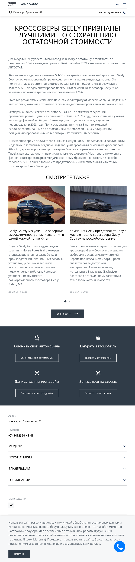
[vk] (11, 505)
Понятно (19, 553)
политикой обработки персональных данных (88, 522)
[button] (65, 301)
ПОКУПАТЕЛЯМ (20, 457)
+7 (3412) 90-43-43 (21, 435)
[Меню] (124, 4)
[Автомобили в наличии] (117, 4)
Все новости (64, 313)
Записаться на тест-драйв (37, 393)
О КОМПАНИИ (19, 480)
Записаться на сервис (98, 393)
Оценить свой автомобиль (37, 357)
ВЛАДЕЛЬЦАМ (19, 469)
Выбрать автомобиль (98, 357)
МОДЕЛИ (15, 446)
